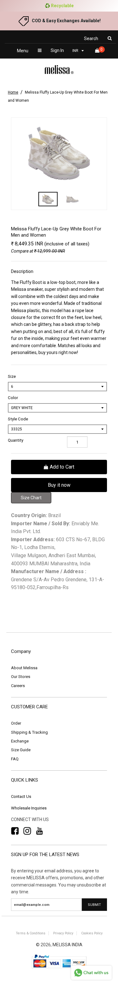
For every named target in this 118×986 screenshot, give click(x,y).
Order (16, 723)
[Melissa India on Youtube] (39, 831)
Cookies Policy (92, 933)
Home (13, 92)
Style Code (18, 419)
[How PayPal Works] (59, 969)
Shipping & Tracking (29, 732)
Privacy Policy (63, 933)
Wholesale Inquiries (29, 808)
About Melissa (24, 667)
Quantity (15, 440)
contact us (21, 796)
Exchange (20, 741)
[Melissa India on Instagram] (27, 831)
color (13, 397)
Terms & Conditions (30, 933)
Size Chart (31, 497)
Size (12, 376)
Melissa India (67, 944)
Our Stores (20, 676)
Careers (18, 685)
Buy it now (59, 485)
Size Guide (21, 749)
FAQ (15, 759)
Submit (94, 905)
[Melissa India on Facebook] (15, 831)
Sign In (57, 50)
